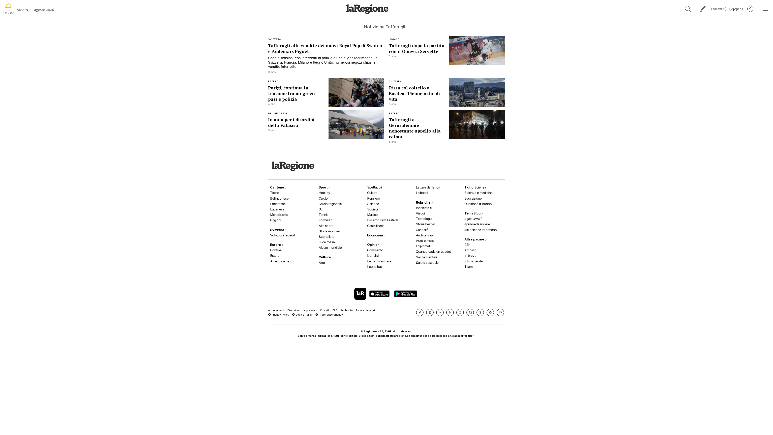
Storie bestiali (425, 224)
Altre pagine (474, 239)
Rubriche (423, 202)
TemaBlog (472, 213)
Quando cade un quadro (433, 252)
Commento (375, 250)
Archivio (470, 250)
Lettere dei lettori (428, 187)
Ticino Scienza (475, 187)
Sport (324, 187)
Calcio (323, 198)
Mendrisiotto (279, 215)
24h (467, 245)
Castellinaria (375, 226)
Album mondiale (330, 247)
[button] (420, 312)
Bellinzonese (279, 198)
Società (372, 209)
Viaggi (420, 213)
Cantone (277, 187)
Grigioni (275, 220)
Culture (325, 257)
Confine (276, 250)
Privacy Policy (280, 314)
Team (468, 267)
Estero (276, 245)
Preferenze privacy (330, 314)
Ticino (274, 193)
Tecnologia (424, 219)
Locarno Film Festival (382, 220)
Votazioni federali (282, 235)
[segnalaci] (703, 9)
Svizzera (277, 230)
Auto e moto (425, 241)
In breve (470, 256)
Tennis (323, 215)
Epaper (736, 9)
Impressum (310, 310)
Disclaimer (294, 310)
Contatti (325, 310)
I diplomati (423, 246)
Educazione (473, 198)
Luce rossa (327, 242)
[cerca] (688, 9)
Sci (321, 209)
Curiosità (422, 230)
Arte (322, 263)
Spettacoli (374, 187)
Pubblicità (347, 310)
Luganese (277, 209)
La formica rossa (379, 261)
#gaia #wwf (473, 219)
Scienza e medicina (478, 193)
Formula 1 (326, 220)
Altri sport (326, 226)
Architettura (424, 235)
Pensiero (373, 198)
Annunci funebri (365, 310)
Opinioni (374, 245)
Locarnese (278, 204)
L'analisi (373, 256)
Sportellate (326, 237)
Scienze (373, 204)
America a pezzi (281, 261)
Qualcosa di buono (478, 204)
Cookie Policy (303, 314)
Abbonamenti (276, 310)
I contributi (374, 267)
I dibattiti (422, 193)
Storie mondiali (329, 231)
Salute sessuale (427, 263)
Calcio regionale (330, 204)
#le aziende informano (480, 230)
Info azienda (473, 261)
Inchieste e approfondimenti (428, 208)
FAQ (335, 310)
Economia (375, 235)
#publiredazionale (477, 224)
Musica (372, 215)
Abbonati (718, 9)
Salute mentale (426, 257)
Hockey (324, 193)
